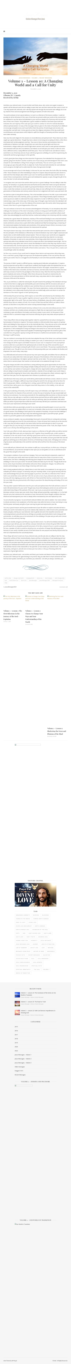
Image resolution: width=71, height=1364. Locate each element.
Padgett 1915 (19, 1071)
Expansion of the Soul (40, 929)
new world (51, 951)
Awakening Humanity (23, 915)
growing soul (43, 937)
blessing (36, 915)
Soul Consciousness (23, 962)
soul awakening (43, 958)
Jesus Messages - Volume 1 (28, 78)
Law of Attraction (47, 944)
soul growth (37, 962)
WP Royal (14, 1360)
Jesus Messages (33, 580)
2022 (16, 1051)
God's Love (23, 580)
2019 (16, 1043)
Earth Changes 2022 (60, 578)
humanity (34, 940)
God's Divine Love (13, 580)
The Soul (37, 969)
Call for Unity (8, 578)
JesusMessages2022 (11, 587)
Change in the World (19, 578)
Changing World (30, 578)
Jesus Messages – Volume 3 (23, 1063)
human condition (22, 940)
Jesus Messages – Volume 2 (23, 1059)
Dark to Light (21, 922)
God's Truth (31, 937)
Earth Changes (48, 578)
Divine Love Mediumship (24, 926)
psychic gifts (20, 955)
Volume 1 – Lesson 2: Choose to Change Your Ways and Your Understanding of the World (34, 616)
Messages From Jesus (57, 580)
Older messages (20, 1067)
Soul (33, 958)
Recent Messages (45, 78)
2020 (16, 1047)
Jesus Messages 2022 (44, 580)
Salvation (46, 955)
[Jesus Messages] (35, 16)
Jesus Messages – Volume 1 (23, 1055)
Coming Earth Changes (41, 918)
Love (43, 947)
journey (35, 944)
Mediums (51, 947)
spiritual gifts (37, 965)
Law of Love (34, 947)
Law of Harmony (21, 947)
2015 (16, 1026)
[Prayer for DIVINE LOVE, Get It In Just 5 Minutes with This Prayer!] (35, 895)
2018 (16, 1039)
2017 (16, 1035)
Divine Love (39, 578)
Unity (6, 583)
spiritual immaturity (23, 969)
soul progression (22, 965)
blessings (45, 915)
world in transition (23, 973)
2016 (16, 1030)
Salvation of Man (22, 958)
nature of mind (39, 951)
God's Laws (47, 933)
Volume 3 (46, 969)
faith (18, 933)
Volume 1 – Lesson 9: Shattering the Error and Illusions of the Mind (56, 731)
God (6, 580)
